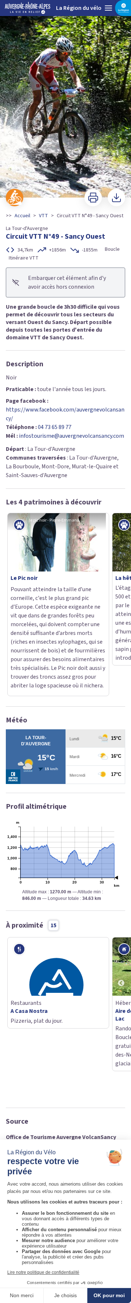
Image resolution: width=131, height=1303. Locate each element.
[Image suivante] (122, 99)
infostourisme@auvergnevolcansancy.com (71, 436)
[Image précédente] (8, 99)
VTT (43, 215)
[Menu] (108, 8)
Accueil (22, 215)
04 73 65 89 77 (54, 427)
